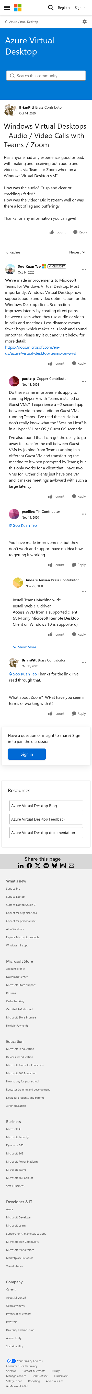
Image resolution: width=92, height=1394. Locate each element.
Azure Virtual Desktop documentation (43, 832)
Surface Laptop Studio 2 (21, 905)
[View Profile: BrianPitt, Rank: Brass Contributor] (10, 110)
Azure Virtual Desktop (23, 22)
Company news (15, 1305)
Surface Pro (13, 888)
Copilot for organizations (21, 913)
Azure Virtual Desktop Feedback (38, 819)
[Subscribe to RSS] (63, 865)
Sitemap (11, 1371)
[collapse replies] (46, 262)
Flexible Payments (17, 1025)
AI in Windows (15, 929)
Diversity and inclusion (20, 1330)
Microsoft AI (13, 1129)
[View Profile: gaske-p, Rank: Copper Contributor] (14, 381)
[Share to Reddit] (46, 865)
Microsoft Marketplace (20, 1250)
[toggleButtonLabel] (84, 21)
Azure (9, 1209)
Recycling (34, 1381)
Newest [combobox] (77, 252)
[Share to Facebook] (29, 865)
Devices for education (19, 1057)
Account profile (15, 969)
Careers (11, 1289)
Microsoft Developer (18, 1217)
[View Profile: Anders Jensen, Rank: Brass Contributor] (18, 582)
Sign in (27, 754)
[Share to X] (37, 865)
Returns (11, 993)
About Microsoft (16, 1297)
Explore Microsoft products (22, 937)
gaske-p (29, 378)
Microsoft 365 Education (21, 1073)
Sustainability (14, 1346)
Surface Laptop (15, 896)
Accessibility (13, 1338)
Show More (27, 646)
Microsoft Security (17, 1137)
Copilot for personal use (21, 921)
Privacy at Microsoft (18, 1314)
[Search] (51, 8)
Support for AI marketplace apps (26, 1233)
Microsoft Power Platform (22, 1161)
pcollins (28, 511)
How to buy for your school (22, 1081)
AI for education (16, 1106)
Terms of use (40, 1376)
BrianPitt (26, 107)
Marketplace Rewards (19, 1258)
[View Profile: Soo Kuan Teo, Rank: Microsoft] (10, 269)
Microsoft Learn (16, 1225)
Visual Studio (14, 1266)
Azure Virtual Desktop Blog (34, 805)
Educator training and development (28, 1089)
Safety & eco (14, 1381)
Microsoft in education (20, 1049)
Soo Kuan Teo (29, 266)
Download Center (17, 977)
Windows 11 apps (17, 945)
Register (64, 7)
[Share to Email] (71, 865)
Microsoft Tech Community (22, 1242)
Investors (11, 1322)
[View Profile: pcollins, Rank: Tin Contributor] (14, 514)
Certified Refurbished (19, 1009)
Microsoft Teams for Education (24, 1065)
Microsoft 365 (14, 1153)
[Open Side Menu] (7, 7)
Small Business (15, 1186)
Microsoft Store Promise (21, 1017)
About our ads (54, 1381)
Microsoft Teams (16, 1169)
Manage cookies (16, 1376)
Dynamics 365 (15, 1145)
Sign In (80, 7)
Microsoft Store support (21, 985)
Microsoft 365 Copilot (19, 1178)
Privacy (55, 1371)
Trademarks (61, 1376)
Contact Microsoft (33, 1371)
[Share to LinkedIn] (21, 865)
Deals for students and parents (25, 1097)
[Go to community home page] (17, 7)
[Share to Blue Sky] (54, 865)
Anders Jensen (38, 579)
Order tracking (15, 1001)
